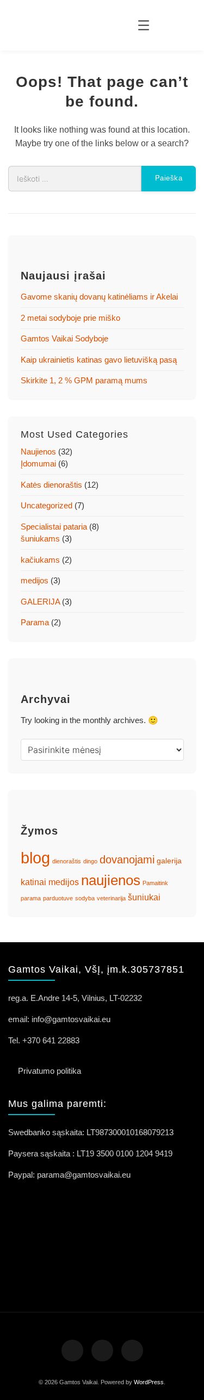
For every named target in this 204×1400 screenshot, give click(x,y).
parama (31, 898)
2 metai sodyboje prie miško (70, 317)
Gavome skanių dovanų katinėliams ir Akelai (99, 296)
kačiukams (40, 559)
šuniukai (144, 897)
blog (35, 858)
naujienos (110, 880)
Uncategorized (46, 505)
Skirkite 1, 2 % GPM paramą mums (84, 380)
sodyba (85, 898)
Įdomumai (38, 463)
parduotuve (58, 898)
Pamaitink (155, 883)
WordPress (149, 1382)
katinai (33, 882)
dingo (90, 861)
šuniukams (40, 538)
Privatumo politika (49, 1070)
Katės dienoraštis (51, 484)
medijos (34, 580)
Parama (35, 622)
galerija (169, 861)
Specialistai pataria (54, 526)
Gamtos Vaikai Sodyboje (64, 338)
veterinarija (111, 898)
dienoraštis (66, 861)
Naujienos (38, 451)
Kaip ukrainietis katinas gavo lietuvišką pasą (99, 359)
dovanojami (127, 860)
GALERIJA (40, 601)
